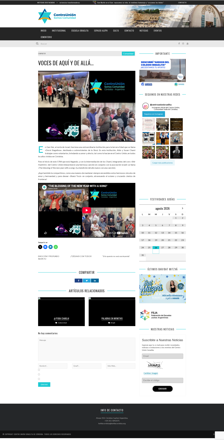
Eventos (158, 30)
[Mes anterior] (142, 208)
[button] (148, 124)
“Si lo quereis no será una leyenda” (116, 256)
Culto (116, 30)
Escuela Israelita (80, 30)
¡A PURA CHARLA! (61, 318)
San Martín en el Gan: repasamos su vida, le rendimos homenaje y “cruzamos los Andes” (106, 2)
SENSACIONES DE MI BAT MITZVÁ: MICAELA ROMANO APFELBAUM (162, 295)
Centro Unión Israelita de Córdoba (28, 434)
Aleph (113, 323)
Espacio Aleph (101, 30)
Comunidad (128, 53)
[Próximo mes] (182, 208)
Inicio (43, 30)
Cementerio (46, 37)
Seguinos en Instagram (153, 114)
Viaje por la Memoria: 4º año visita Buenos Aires (175, 2)
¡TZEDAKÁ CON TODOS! (81, 256)
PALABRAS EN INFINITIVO (112, 318)
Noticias (144, 30)
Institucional (59, 30)
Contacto (182, 2)
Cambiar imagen (151, 373)
